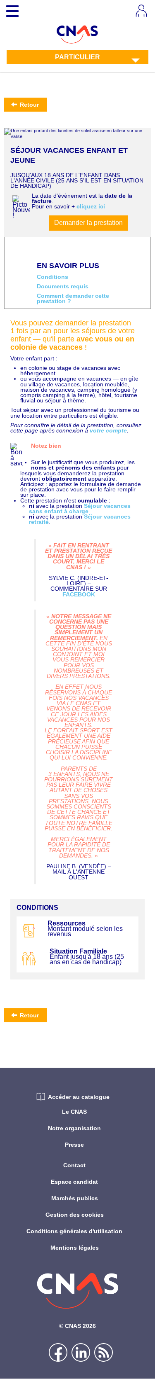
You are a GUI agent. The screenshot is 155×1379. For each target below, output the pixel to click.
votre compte (108, 430)
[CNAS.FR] (77, 33)
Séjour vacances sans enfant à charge (80, 508)
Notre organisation (74, 1128)
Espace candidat (74, 1181)
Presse (74, 1144)
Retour (28, 104)
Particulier (77, 57)
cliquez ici (90, 206)
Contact (74, 1165)
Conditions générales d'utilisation (74, 1231)
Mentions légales (74, 1247)
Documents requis (62, 286)
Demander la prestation (88, 222)
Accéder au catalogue (79, 1097)
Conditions (52, 277)
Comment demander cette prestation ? (73, 298)
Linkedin (81, 1352)
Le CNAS (74, 1111)
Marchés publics (74, 1198)
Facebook (78, 594)
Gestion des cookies (74, 1214)
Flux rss (103, 1352)
